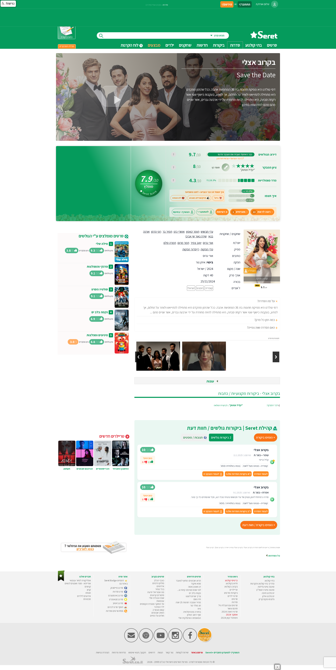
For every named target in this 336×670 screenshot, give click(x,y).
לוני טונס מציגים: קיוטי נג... (189, 589)
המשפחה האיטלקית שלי (189, 618)
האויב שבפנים (158, 612)
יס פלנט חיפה (268, 593)
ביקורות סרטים (231, 592)
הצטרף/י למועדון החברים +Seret (222, 652)
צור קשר (169, 652)
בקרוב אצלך (219, 547)
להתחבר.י (203, 212)
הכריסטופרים (102, 468)
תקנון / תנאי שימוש (137, 652)
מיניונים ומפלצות (97, 335)
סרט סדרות (118, 591)
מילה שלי (102, 244)
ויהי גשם (197, 599)
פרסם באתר (197, 652)
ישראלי (191, 288)
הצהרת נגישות (102, 652)
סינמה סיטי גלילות (266, 586)
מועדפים (239, 212)
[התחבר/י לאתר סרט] (274, 4)
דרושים (152, 652)
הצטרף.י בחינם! (181, 212)
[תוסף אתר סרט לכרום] (146, 641)
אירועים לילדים (84, 596)
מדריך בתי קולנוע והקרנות (262, 583)
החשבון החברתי (121, 468)
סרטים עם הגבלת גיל (228, 605)
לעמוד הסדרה (261, 474)
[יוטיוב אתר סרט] (161, 641)
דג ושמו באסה (194, 586)
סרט (191, 662)
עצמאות (160, 600)
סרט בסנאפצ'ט (116, 599)
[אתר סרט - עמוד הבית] (264, 37)
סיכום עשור (232, 608)
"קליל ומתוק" (247, 170)
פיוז (199, 608)
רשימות (221, 212)
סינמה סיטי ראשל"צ (265, 589)
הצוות (160, 652)
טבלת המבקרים (66, 46)
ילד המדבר (159, 606)
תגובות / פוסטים (194, 437)
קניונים (88, 586)
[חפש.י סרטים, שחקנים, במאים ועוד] (100, 35)
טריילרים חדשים (112, 436)
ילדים (170, 45)
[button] (8, 4)
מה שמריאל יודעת (155, 592)
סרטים (235, 599)
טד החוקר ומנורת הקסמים (152, 603)
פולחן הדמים (158, 583)
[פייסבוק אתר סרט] (190, 641)
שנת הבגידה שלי (156, 598)
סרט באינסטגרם (116, 595)
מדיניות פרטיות (119, 652)
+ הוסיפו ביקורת (265, 437)
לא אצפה (176, 198)
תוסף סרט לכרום (116, 607)
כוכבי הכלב (159, 580)
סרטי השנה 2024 (230, 611)
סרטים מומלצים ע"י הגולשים (101, 236)
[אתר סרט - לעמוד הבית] (61, 580)
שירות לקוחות (182, 652)
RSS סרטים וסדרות (115, 610)
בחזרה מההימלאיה (192, 611)
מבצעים (154, 45)
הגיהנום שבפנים (85, 468)
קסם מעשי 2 (158, 609)
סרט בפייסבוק (117, 587)
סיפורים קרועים (157, 595)
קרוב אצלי (210, 547)
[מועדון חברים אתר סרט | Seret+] (131, 641)
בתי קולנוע (269, 580)
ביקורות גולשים (221, 437)
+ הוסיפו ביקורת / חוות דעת (258, 525)
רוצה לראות (262, 212)
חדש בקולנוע (232, 583)
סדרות (165, 5)
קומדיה (209, 288)
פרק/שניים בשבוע (197, 198)
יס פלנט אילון (268, 596)
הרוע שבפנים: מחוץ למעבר (188, 580)
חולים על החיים (157, 615)
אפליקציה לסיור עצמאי (80, 580)
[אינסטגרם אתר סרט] (175, 641)
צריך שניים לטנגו (193, 596)
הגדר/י (251, 270)
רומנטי (200, 288)
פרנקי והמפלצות (97, 266)
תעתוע (67, 468)
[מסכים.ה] (151, 462)
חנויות (88, 592)
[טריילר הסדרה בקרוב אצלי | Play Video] (116, 96)
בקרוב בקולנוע (231, 586)
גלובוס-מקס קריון (266, 599)
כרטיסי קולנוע (231, 580)
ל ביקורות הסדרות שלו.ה (238, 474)
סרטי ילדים (233, 596)
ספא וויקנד (196, 583)
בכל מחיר (159, 589)
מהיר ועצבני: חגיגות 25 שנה (188, 602)
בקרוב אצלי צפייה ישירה (233, 547)
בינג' (216, 198)
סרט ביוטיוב (118, 603)
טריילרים (234, 589)
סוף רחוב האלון (194, 614)
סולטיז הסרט (99, 289)
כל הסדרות (274, 555)
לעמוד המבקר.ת (211, 474)
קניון (89, 589)
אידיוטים (160, 586)
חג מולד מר (195, 605)
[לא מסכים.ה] (145, 461)
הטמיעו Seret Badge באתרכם (116, 582)
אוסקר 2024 (232, 614)
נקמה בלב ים (100, 312)
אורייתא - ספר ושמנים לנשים (78, 583)
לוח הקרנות (130, 45)
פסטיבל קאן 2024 (229, 617)
